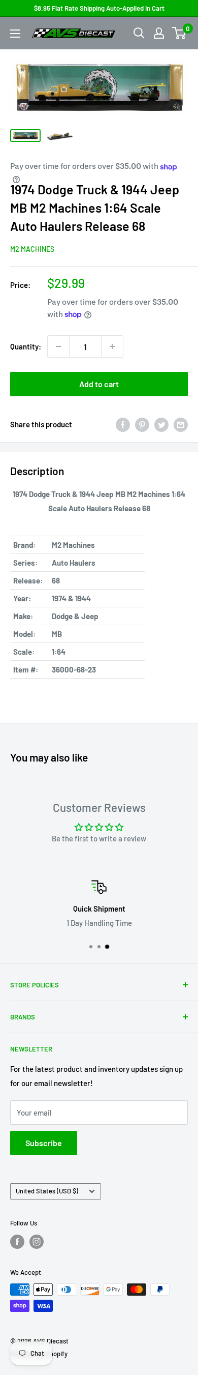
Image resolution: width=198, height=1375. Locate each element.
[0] (179, 33)
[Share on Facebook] (123, 424)
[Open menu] (15, 34)
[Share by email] (181, 424)
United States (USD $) (47, 1191)
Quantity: (25, 346)
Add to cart (99, 384)
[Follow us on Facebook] (17, 1242)
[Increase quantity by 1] (112, 346)
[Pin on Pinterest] (142, 424)
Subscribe (43, 1143)
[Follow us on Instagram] (36, 1242)
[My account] (159, 33)
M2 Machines (32, 249)
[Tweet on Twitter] (161, 424)
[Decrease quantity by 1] (58, 346)
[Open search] (139, 33)
